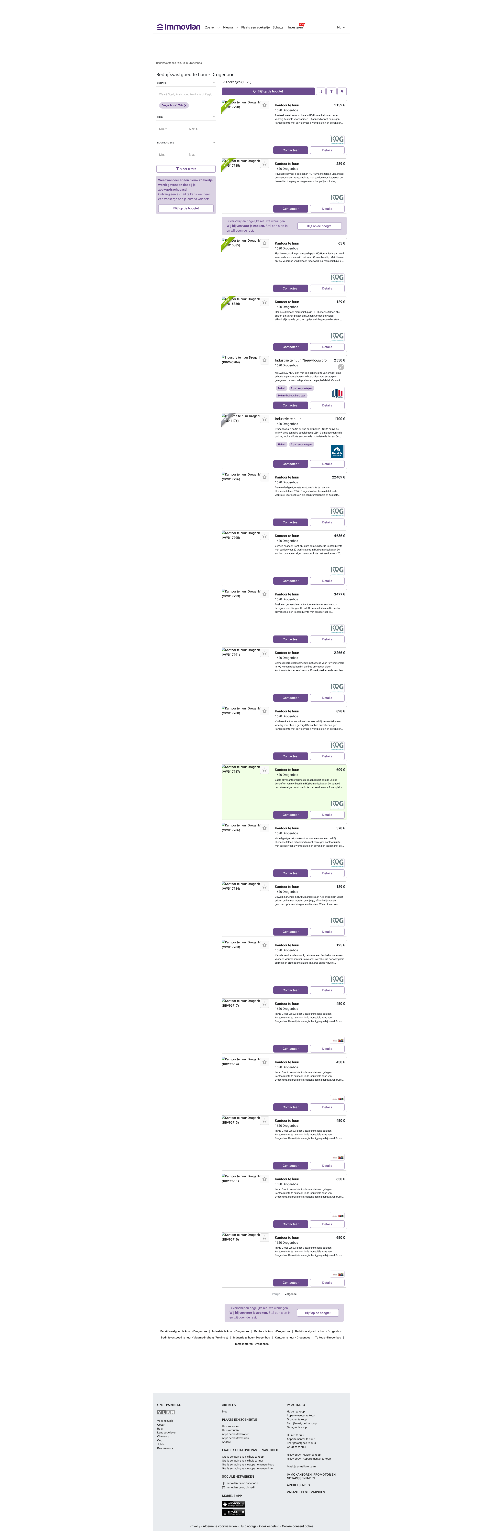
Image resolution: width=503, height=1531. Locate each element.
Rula (160, 1428)
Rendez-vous (165, 1448)
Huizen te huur (295, 1435)
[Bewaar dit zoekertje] (264, 105)
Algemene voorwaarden (220, 1526)
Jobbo (161, 1444)
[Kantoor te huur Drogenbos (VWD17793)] (246, 616)
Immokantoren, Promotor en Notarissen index (311, 1476)
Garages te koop (297, 1427)
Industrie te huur (288, 419)
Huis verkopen (230, 1426)
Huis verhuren (230, 1430)
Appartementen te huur (301, 1439)
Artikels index (298, 1485)
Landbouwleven (166, 1432)
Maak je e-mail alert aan (301, 1466)
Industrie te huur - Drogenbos (251, 1337)
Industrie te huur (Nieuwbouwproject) (304, 360)
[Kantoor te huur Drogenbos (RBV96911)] (246, 1201)
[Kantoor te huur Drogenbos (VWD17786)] (246, 850)
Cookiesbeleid (269, 1526)
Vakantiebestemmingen (306, 1492)
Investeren (295, 27)
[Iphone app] (233, 1512)
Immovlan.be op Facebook (241, 1483)
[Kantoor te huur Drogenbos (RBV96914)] (246, 1084)
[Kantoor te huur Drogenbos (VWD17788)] (246, 733)
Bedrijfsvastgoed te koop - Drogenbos (183, 1331)
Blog (225, 1411)
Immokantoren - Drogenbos (251, 1343)
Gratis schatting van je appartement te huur (248, 1468)
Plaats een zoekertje (255, 27)
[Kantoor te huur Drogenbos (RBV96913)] (246, 1143)
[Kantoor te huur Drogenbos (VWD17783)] (246, 967)
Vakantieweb (165, 1420)
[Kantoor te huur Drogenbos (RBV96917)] (246, 1026)
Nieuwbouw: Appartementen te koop (309, 1458)
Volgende (291, 1294)
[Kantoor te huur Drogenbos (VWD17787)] (246, 792)
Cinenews (163, 1436)
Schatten (279, 27)
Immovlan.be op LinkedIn (240, 1487)
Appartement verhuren (235, 1438)
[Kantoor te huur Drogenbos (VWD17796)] (246, 499)
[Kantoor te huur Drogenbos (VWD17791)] (246, 675)
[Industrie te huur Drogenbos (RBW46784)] (246, 382)
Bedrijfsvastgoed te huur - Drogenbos (318, 1331)
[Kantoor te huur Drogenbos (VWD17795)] (246, 558)
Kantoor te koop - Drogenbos (272, 1331)
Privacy (195, 1526)
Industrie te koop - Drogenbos (230, 1331)
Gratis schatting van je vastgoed (250, 1450)
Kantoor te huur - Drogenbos (292, 1337)
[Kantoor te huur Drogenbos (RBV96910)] (246, 1259)
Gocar (161, 1424)
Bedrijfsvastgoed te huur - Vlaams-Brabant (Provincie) (194, 1337)
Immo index (296, 1405)
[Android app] (233, 1504)
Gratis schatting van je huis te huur (242, 1460)
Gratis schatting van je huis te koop (243, 1456)
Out (159, 1440)
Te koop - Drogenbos (328, 1337)
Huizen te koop (296, 1411)
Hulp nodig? (248, 1526)
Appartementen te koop (301, 1415)
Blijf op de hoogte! (186, 208)
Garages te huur (296, 1446)
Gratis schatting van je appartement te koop (248, 1464)
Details (327, 150)
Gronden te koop (297, 1419)
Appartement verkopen (235, 1434)
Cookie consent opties (297, 1526)
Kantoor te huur (287, 105)
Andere (226, 1441)
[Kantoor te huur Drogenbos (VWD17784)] (246, 909)
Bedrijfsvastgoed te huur (301, 1442)
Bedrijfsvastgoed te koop (302, 1423)
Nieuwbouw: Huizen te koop (304, 1454)
